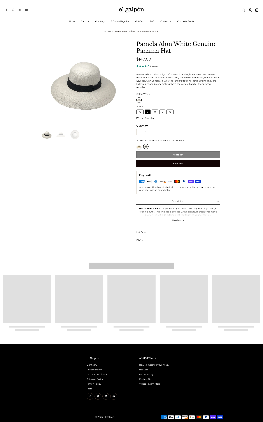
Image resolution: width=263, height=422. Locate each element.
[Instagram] (19, 10)
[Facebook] (6, 10)
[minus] (140, 132)
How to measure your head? (154, 365)
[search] (243, 10)
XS (140, 111)
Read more (178, 220)
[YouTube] (26, 10)
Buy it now (178, 163)
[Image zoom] (83, 84)
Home (72, 21)
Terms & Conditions (97, 374)
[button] (178, 154)
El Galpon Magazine (120, 21)
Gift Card (139, 21)
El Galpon (109, 417)
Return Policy (94, 384)
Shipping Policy (95, 379)
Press (89, 388)
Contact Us (165, 21)
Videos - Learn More (149, 384)
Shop (83, 21)
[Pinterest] (13, 10)
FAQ (152, 21)
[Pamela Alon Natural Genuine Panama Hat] (139, 146)
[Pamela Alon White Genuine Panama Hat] (146, 146)
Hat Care (141, 232)
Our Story (100, 21)
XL (170, 111)
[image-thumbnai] (46, 134)
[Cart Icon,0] (256, 10)
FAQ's (139, 240)
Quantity (142, 125)
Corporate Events (185, 21)
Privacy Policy (94, 369)
